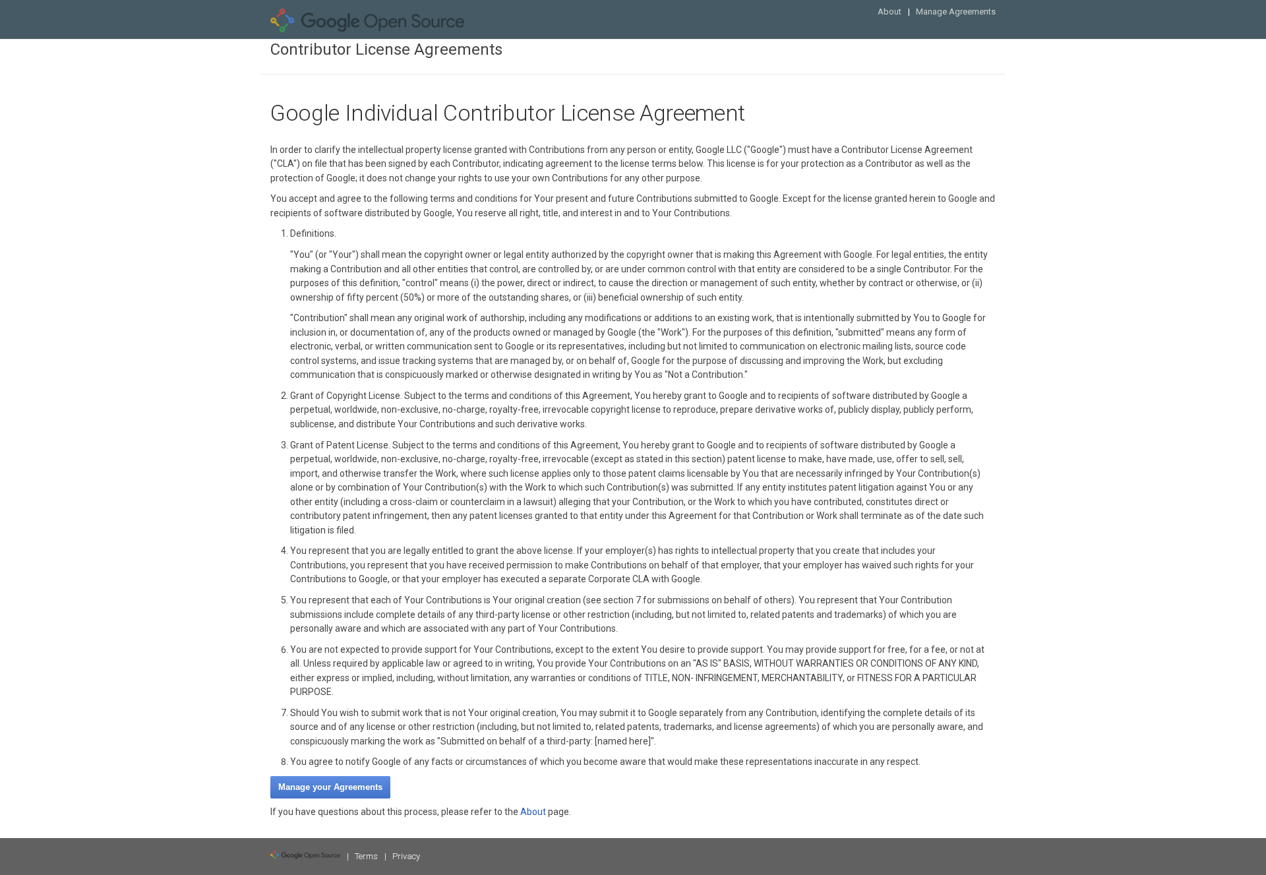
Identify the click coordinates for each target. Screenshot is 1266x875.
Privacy (406, 856)
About (889, 11)
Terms (366, 856)
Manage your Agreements (330, 787)
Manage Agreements (956, 11)
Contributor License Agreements (386, 49)
